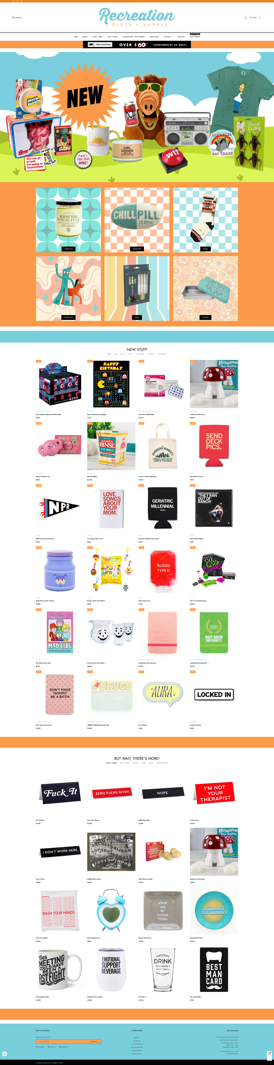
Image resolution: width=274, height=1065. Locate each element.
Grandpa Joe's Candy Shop (43, 411)
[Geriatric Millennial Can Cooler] (163, 508)
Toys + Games (112, 36)
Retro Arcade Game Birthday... (97, 414)
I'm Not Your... (194, 820)
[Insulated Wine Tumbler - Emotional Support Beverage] (111, 970)
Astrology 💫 (168, 36)
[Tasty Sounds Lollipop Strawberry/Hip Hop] (60, 384)
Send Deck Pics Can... (197, 477)
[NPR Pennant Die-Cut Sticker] (60, 508)
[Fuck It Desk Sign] (60, 793)
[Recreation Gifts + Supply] (137, 17)
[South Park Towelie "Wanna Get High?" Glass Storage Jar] (60, 570)
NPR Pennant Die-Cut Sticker (45, 539)
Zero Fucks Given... (93, 820)
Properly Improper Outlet (147, 659)
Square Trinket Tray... (145, 938)
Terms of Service (137, 1050)
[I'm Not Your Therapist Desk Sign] (214, 793)
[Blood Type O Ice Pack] (163, 570)
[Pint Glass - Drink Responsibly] (163, 970)
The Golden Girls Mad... (44, 663)
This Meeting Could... (43, 997)
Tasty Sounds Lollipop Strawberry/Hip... (49, 414)
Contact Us (137, 1041)
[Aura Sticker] (163, 695)
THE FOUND (90, 411)
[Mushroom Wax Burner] (214, 384)
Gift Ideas (181, 36)
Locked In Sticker (195, 725)
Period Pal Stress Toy (43, 477)
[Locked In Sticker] (214, 695)
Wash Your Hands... (42, 938)
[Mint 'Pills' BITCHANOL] (163, 384)
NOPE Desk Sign (144, 820)
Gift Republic (194, 411)
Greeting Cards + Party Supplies (133, 36)
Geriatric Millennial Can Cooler (149, 539)
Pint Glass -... (143, 997)
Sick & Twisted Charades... (198, 601)
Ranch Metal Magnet (196, 539)
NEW (76, 37)
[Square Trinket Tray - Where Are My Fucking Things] (163, 911)
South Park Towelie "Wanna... (45, 601)
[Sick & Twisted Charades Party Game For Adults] (214, 570)
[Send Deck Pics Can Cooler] (214, 446)
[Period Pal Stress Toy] (60, 446)
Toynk (37, 597)
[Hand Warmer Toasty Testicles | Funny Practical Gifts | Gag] (163, 852)
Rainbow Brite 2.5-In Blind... (96, 601)
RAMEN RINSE (92, 477)
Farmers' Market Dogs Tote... (148, 477)
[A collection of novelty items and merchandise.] (137, 117)
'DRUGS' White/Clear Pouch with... (98, 725)
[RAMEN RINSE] (111, 446)
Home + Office (97, 36)
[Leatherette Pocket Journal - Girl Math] (163, 632)
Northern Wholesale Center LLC (148, 411)
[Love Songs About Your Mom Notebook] (111, 508)
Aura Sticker (143, 725)
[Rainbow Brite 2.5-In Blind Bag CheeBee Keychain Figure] (111, 570)
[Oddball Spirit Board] (111, 852)
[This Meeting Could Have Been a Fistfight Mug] (60, 970)
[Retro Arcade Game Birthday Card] (111, 384)
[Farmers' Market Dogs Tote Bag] (163, 446)
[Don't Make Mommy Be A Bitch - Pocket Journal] (60, 695)
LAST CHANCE (195, 37)
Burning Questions (137, 1047)
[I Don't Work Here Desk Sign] (60, 852)
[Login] (247, 18)
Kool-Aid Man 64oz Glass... (96, 663)
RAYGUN (141, 473)
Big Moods (142, 722)
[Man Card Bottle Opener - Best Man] (214, 970)
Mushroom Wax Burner (197, 414)
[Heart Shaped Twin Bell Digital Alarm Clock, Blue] (111, 911)
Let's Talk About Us (137, 1044)
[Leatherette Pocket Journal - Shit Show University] (214, 632)
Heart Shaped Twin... (94, 938)
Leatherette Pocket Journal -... (148, 663)
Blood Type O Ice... (145, 601)
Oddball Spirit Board (94, 879)
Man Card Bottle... (196, 997)
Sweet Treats (154, 36)
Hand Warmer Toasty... (146, 879)
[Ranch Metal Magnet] (214, 508)
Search (137, 1037)
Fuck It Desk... (40, 820)
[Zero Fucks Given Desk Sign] (111, 793)
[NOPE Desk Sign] (163, 793)
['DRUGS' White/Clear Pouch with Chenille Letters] (111, 695)
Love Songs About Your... (95, 539)
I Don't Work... (41, 879)
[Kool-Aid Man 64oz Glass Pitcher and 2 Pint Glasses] (111, 632)
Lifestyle (84, 36)
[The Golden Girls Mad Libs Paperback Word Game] (60, 632)
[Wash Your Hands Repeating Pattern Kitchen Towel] (60, 911)
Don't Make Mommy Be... (44, 725)
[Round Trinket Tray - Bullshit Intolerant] (214, 911)
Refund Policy (137, 1054)
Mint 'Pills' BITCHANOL (146, 414)
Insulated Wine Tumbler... (95, 997)
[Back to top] (269, 1058)
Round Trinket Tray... (196, 938)
